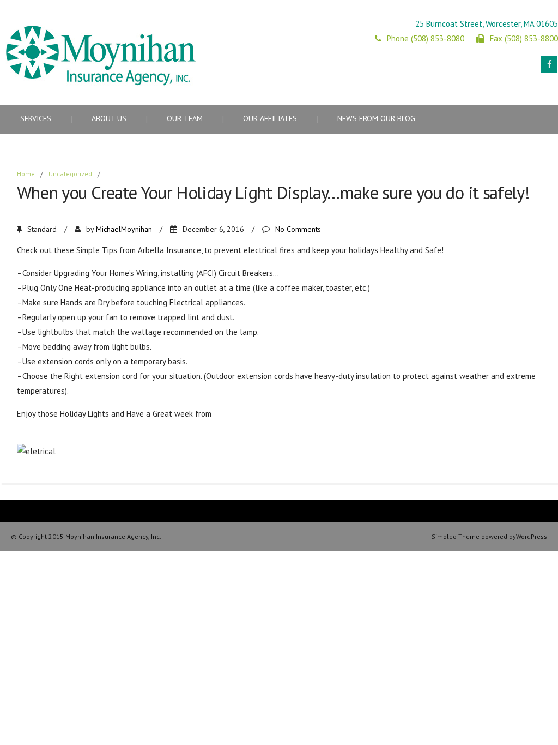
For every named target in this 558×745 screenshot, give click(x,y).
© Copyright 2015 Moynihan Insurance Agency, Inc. (86, 536)
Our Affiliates (270, 118)
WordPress (531, 536)
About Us (109, 118)
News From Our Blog (376, 118)
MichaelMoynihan (124, 229)
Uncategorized (70, 174)
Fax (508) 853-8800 (524, 38)
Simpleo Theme (456, 536)
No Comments (298, 229)
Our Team (185, 118)
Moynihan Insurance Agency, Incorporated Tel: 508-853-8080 (321, 413)
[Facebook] (549, 64)
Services (35, 118)
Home (26, 174)
